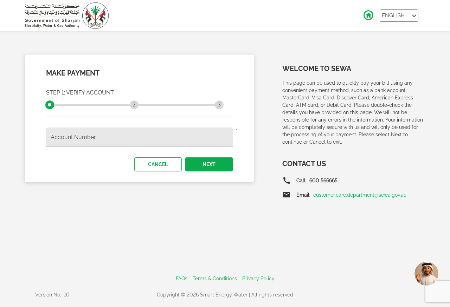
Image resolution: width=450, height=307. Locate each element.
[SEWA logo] (67, 15)
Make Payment (72, 73)
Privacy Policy (258, 278)
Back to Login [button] (368, 15)
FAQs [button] (181, 278)
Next (209, 164)
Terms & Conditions (215, 278)
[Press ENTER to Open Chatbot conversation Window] (426, 273)
